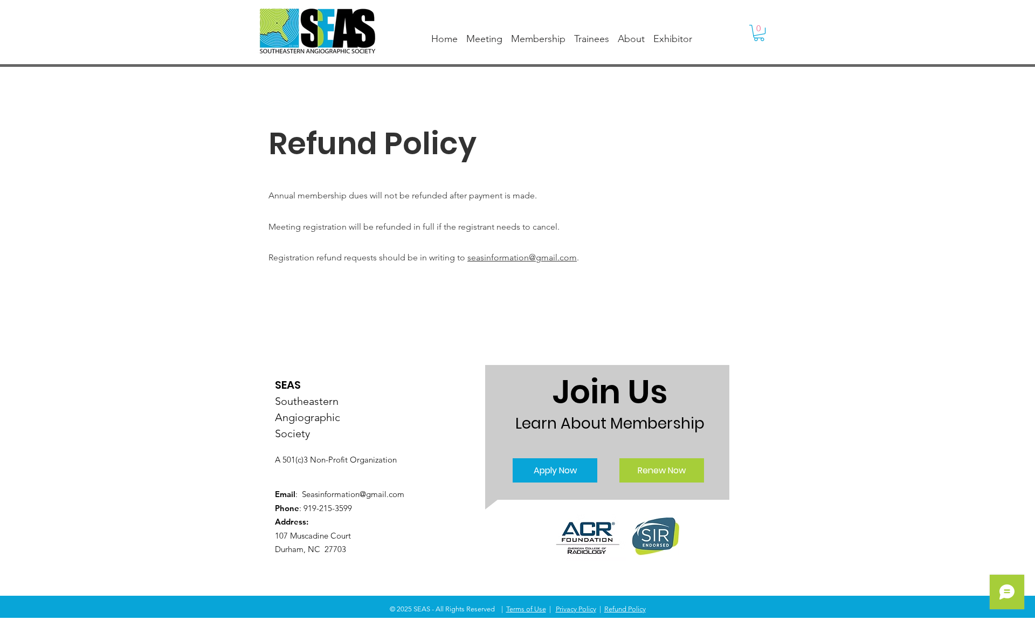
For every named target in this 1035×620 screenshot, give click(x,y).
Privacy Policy (576, 609)
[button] (759, 33)
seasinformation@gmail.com (522, 257)
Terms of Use (526, 609)
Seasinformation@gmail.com (353, 494)
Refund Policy (625, 609)
